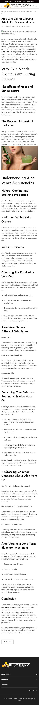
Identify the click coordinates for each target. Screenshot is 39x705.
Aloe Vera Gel (7, 642)
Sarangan (19, 701)
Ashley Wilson (8, 26)
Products (17, 26)
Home (3, 11)
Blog (7, 11)
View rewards (32, 690)
